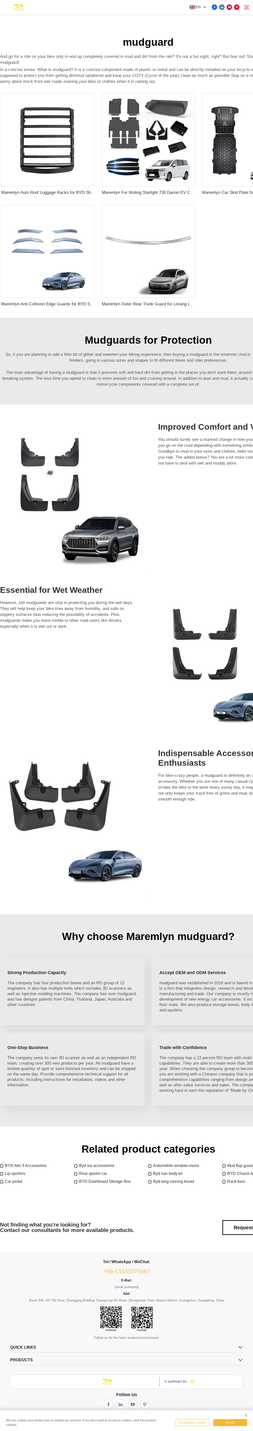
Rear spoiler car (93, 1173)
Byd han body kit (167, 1173)
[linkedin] (222, 7)
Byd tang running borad (173, 1181)
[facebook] (214, 7)
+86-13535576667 (126, 1271)
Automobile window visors (176, 1165)
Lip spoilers (15, 1173)
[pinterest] (236, 7)
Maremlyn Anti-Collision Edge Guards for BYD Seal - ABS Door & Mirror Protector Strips (82, 304)
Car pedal (13, 1181)
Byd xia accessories (96, 1165)
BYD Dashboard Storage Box (105, 1181)
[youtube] (229, 7)
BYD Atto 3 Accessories (25, 1165)
